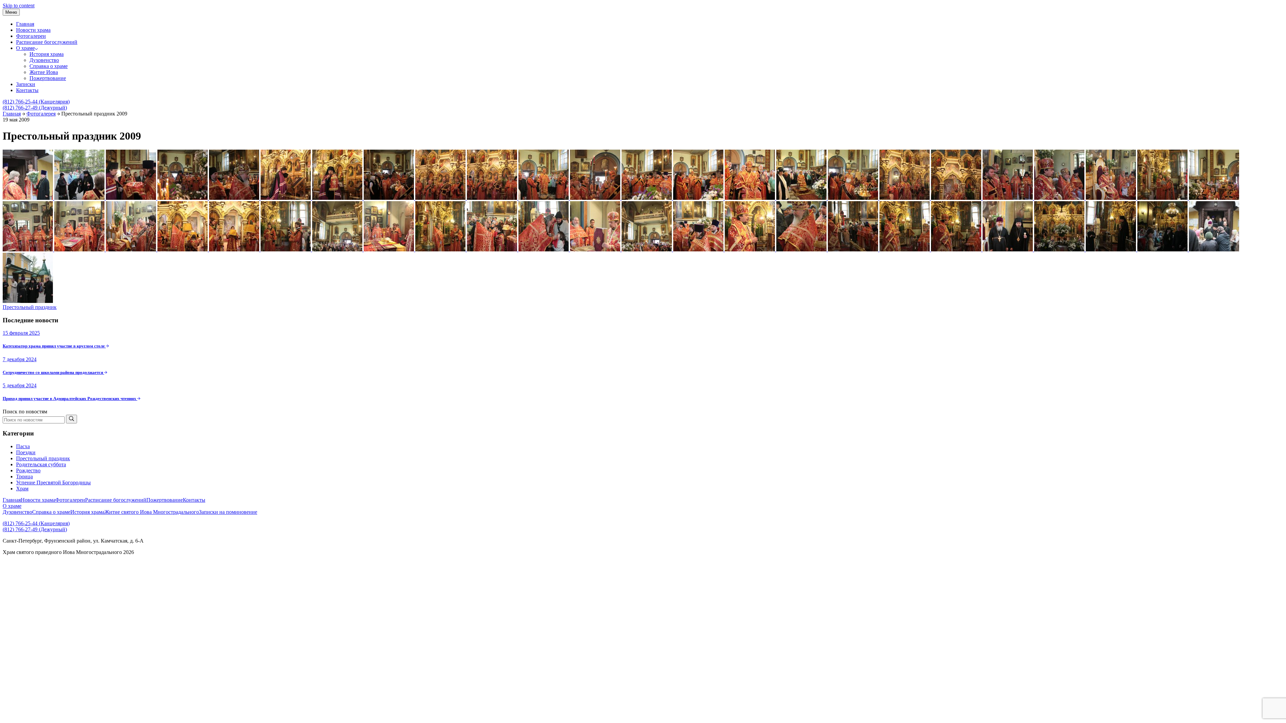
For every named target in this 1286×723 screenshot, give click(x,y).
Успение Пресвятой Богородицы (53, 482)
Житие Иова (43, 72)
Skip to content (18, 5)
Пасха (23, 446)
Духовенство (44, 60)
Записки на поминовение (228, 512)
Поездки (25, 452)
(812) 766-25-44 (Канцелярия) (36, 101)
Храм (22, 488)
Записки (25, 84)
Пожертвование (47, 78)
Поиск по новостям (25, 411)
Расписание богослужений (46, 42)
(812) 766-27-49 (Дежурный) (35, 107)
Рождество (28, 470)
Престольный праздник (30, 307)
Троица (24, 476)
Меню (11, 12)
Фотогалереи (31, 36)
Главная (25, 24)
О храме (25, 48)
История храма (46, 54)
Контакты (27, 90)
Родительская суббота (41, 464)
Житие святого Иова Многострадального (151, 512)
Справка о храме (48, 66)
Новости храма (33, 30)
